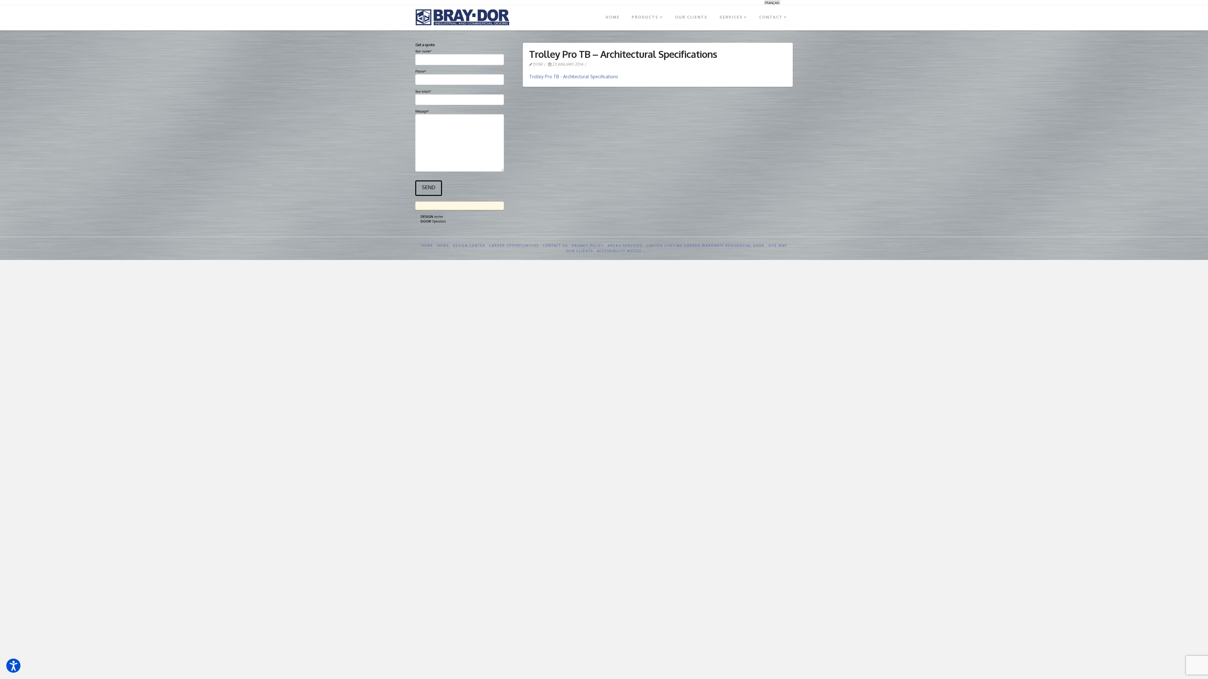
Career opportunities (514, 245)
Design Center (469, 245)
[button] (13, 666)
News (443, 245)
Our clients (579, 251)
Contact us (555, 245)
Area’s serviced (625, 245)
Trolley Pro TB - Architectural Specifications (573, 76)
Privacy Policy (588, 245)
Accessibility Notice (619, 251)
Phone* (420, 71)
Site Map (778, 245)
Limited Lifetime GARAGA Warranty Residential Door (705, 245)
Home (427, 245)
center (432, 216)
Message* (422, 111)
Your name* (423, 51)
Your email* (423, 91)
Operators (433, 221)
